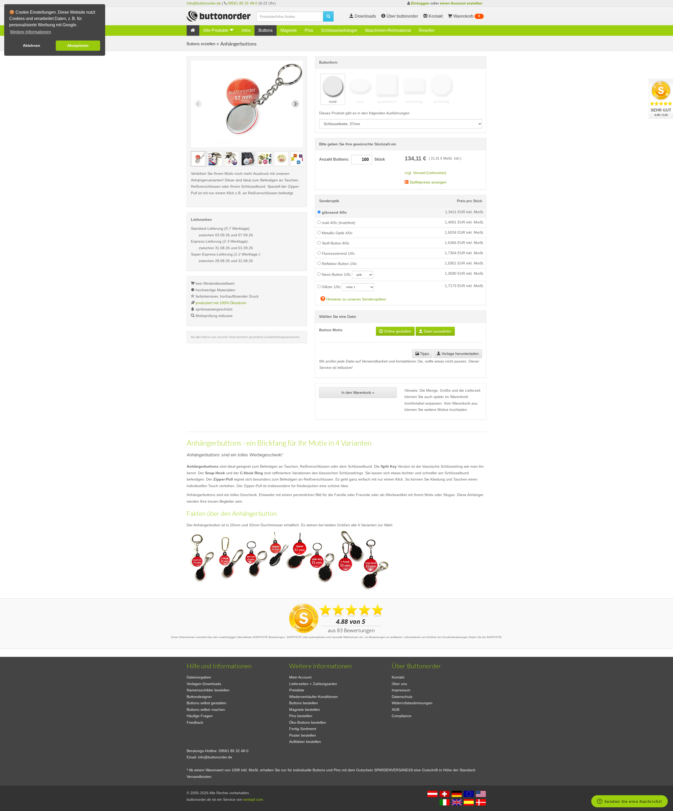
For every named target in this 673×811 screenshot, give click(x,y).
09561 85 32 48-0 (242, 3)
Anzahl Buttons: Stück (352, 159)
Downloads (365, 16)
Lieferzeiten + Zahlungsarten (313, 684)
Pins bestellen (300, 716)
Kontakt (398, 677)
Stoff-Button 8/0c (335, 243)
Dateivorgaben (199, 677)
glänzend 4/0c (334, 212)
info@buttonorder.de (204, 3)
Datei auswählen (437, 331)
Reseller (427, 30)
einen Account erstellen (461, 3)
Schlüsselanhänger (339, 30)
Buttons (265, 30)
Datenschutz (402, 697)
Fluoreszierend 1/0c (338, 253)
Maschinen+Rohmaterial (388, 30)
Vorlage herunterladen (460, 353)
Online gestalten (397, 331)
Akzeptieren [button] (78, 45)
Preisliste (296, 690)
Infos (246, 30)
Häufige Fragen (200, 716)
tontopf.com (253, 799)
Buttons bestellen (303, 703)
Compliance (401, 716)
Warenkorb (466, 16)
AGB (395, 709)
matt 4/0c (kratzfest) (338, 223)
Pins (309, 30)
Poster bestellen (302, 735)
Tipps (424, 353)
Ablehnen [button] (31, 45)
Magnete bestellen (304, 709)
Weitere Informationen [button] (30, 32)
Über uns (399, 684)
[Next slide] (295, 104)
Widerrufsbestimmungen (412, 703)
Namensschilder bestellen (208, 690)
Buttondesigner (199, 697)
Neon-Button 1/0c (336, 274)
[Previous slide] (198, 104)
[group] (198, 158)
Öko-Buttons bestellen (307, 722)
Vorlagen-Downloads (204, 684)
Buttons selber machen (206, 709)
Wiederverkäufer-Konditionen (313, 697)
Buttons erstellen (201, 44)
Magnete (289, 30)
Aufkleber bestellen (305, 741)
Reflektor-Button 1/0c (339, 264)
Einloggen (420, 3)
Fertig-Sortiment (302, 729)
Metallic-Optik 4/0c (337, 233)
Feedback (195, 722)
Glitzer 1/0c (331, 287)
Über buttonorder (401, 16)
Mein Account (300, 677)
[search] (328, 16)
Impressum (401, 690)
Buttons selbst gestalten (206, 703)
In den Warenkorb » (357, 392)
